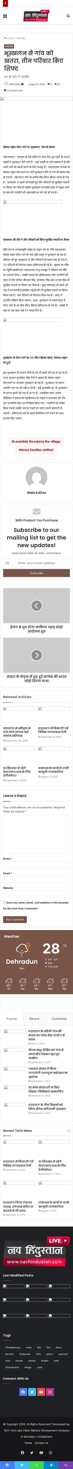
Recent (34, 1019)
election (9, 1354)
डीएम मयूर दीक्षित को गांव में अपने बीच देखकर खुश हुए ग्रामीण (45, 1054)
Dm (48, 1347)
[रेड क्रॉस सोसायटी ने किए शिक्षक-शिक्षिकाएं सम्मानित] (15, 1093)
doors (59, 1347)
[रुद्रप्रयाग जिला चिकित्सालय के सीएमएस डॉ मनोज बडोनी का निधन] (59, 1305)
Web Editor (15, 84)
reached (62, 1354)
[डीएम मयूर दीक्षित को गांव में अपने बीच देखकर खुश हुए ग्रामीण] (15, 1055)
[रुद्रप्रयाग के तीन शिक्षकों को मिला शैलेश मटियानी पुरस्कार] (15, 1110)
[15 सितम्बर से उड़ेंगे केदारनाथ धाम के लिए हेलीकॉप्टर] (19, 755)
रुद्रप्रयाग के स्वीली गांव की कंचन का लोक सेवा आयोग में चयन (46, 1035)
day (39, 1347)
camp (29, 1347)
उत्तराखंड (21, 38)
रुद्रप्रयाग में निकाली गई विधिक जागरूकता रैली (53, 730)
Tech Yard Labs (13, 1430)
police (49, 1354)
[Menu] (5, 17)
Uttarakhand (12, 1367)
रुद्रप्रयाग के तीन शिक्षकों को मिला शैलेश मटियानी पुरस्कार (47, 1107)
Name (7, 858)
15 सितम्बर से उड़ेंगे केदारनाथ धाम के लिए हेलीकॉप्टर (17, 772)
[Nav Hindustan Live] (36, 15)
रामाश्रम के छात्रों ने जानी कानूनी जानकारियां (53, 770)
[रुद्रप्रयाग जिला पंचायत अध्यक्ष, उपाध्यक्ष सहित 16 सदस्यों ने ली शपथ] (18, 1190)
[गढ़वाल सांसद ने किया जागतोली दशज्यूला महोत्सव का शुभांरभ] (15, 1074)
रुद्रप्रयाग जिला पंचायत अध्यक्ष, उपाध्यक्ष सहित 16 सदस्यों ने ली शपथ (18, 1207)
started (32, 1360)
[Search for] (68, 17)
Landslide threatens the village (37, 441)
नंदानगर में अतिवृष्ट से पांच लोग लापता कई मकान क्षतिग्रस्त (17, 732)
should (19, 1360)
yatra (39, 1367)
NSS (38, 1354)
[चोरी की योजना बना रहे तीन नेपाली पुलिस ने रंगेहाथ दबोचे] (59, 1320)
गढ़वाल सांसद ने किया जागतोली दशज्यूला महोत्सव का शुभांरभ (48, 1073)
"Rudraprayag (12, 1347)
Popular (11, 1019)
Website (8, 887)
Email (7, 873)
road (7, 1360)
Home (10, 38)
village (27, 1367)
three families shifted (37, 450)
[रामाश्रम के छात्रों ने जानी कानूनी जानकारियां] (54, 755)
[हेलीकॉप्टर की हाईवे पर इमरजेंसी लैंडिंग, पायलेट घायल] (36, 1320)
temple (44, 1360)
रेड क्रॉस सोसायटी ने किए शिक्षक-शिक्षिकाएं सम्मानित (45, 1090)
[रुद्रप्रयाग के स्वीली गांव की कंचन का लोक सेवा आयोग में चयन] (15, 1036)
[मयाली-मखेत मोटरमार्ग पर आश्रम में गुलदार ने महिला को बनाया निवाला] (13, 1320)
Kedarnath (25, 1354)
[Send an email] (22, 84)
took (56, 1360)
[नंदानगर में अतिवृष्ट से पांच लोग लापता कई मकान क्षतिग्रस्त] (19, 715)
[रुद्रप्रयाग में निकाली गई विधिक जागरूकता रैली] (54, 715)
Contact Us (41, 1442)
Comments (59, 1019)
